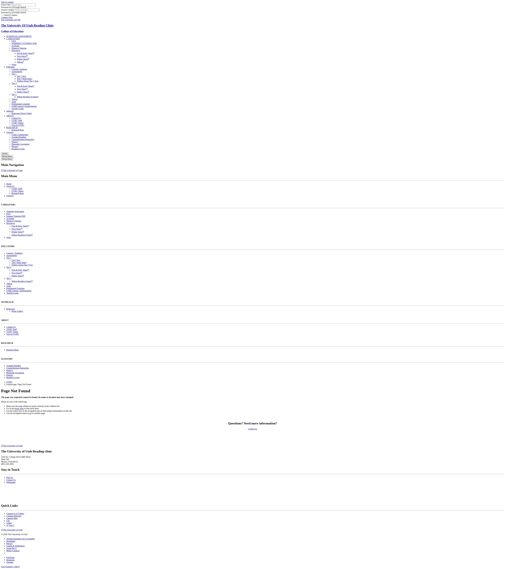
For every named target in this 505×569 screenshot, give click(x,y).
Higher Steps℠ (23, 59)
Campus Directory (14, 516)
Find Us (9, 477)
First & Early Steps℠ (25, 53)
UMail (9, 523)
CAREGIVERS (13, 39)
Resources (16, 50)
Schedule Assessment (15, 211)
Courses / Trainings (14, 253)
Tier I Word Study (19, 262)
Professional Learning (21, 104)
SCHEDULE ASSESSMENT (19, 36)
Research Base (18, 130)
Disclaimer (10, 541)
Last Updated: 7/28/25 (10, 567)
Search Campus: (8, 10)
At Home (15, 46)
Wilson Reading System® (27, 97)
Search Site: (6, 5)
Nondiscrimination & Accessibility (20, 539)
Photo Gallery (17, 311)
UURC (9, 382)
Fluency (15, 142)
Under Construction (20, 135)
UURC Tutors (17, 123)
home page (19, 408)
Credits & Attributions (15, 546)
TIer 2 (14, 83)
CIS (8, 521)
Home (8, 184)
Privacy (9, 543)
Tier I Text (16, 260)
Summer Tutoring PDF (15, 216)
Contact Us (16, 118)
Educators (10, 67)
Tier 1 (14, 74)
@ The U (10, 525)
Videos (14, 99)
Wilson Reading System (22, 235)
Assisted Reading (19, 137)
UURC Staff (17, 120)
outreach (9, 111)
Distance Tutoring (19, 48)
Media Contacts (12, 551)
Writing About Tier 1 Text (27, 81)
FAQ (14, 41)
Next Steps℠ (22, 56)
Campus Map (11, 518)
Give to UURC (18, 125)
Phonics (15, 146)
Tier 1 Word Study (24, 79)
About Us (10, 186)
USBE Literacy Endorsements (24, 106)
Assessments (17, 71)
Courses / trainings (19, 69)
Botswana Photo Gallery (22, 113)
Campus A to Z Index (15, 513)
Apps (14, 64)
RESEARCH (12, 127)
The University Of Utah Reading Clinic (27, 25)
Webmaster (11, 482)
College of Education (12, 31)
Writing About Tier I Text (22, 265)
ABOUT (10, 116)
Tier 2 (8, 267)
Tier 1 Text (21, 76)
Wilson (20, 62)
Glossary (10, 132)
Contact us (252, 429)
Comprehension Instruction (23, 139)
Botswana (10, 309)
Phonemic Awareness (20, 144)
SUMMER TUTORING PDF (24, 43)
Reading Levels (18, 149)
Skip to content (7, 2)
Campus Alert (6, 17)
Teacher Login (18, 109)
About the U (11, 548)
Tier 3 (14, 94)
